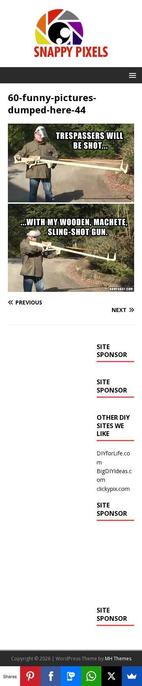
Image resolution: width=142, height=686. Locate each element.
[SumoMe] (132, 676)
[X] (111, 676)
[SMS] (71, 676)
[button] (131, 75)
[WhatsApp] (91, 676)
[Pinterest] (30, 676)
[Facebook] (51, 676)
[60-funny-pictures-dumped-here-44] (71, 287)
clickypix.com (113, 488)
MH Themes (118, 658)
